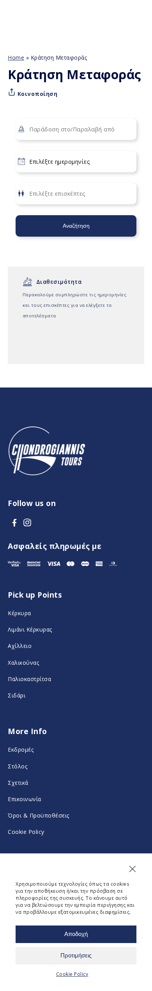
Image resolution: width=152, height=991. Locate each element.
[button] (132, 869)
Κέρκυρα (19, 613)
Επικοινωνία (24, 799)
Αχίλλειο (20, 645)
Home (16, 57)
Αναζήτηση (76, 226)
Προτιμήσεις (76, 955)
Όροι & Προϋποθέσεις (38, 815)
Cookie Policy (72, 974)
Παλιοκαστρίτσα (29, 679)
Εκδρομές (21, 749)
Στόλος (17, 766)
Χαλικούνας (23, 662)
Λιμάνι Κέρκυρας (30, 629)
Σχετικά (18, 782)
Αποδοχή (76, 934)
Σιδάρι (16, 695)
